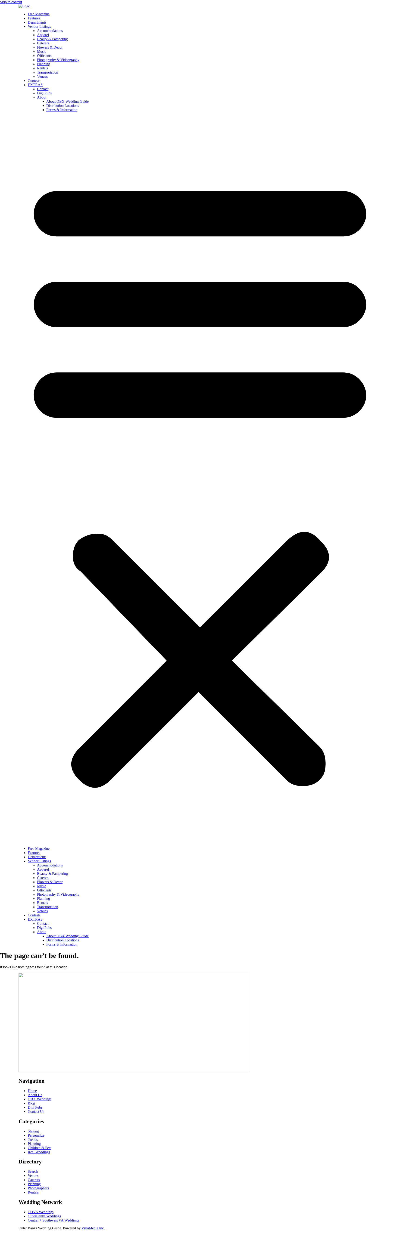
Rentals (42, 68)
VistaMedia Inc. (93, 1228)
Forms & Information (61, 110)
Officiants (44, 56)
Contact (42, 89)
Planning (43, 64)
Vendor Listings (39, 26)
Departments (37, 22)
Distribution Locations (62, 106)
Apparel (43, 35)
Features (34, 18)
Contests (34, 81)
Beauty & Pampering (52, 39)
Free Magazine (39, 14)
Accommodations (50, 31)
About (41, 97)
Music (41, 51)
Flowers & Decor (49, 47)
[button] (200, 479)
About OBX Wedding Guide (67, 101)
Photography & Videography (58, 60)
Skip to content (11, 2)
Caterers (43, 43)
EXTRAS (35, 85)
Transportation (47, 72)
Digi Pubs (44, 93)
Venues (42, 76)
